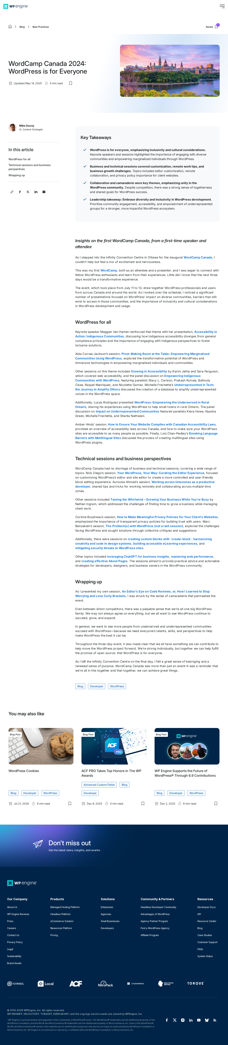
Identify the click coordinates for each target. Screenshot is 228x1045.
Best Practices (41, 26)
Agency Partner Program (154, 921)
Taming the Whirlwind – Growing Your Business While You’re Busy (159, 499)
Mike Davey (26, 125)
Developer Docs (206, 907)
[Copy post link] (12, 192)
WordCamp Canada (198, 257)
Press (10, 921)
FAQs (200, 949)
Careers (11, 928)
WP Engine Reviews (18, 914)
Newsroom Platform (61, 928)
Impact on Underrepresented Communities (127, 411)
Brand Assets (14, 963)
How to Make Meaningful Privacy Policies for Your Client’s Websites (167, 517)
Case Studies (204, 935)
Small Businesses (110, 921)
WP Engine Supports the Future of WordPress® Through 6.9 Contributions (185, 773)
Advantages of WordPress (155, 914)
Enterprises (107, 907)
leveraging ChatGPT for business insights (138, 556)
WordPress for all (19, 159)
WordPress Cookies (24, 771)
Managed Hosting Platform (65, 907)
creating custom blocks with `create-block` (160, 539)
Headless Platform (60, 914)
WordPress (117, 686)
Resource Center (206, 921)
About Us (12, 907)
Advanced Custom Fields (99, 784)
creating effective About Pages (104, 561)
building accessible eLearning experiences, (165, 543)
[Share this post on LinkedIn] (36, 192)
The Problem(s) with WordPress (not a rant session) (144, 526)
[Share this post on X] (28, 192)
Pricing (54, 935)
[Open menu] (222, 6)
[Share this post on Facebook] (20, 192)
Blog (22, 26)
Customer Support (207, 942)
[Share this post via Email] (44, 192)
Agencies (106, 914)
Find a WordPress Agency (155, 928)
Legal (10, 949)
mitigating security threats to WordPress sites (109, 548)
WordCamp (108, 270)
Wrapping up (17, 175)
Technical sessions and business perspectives (30, 167)
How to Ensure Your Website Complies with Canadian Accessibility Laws (161, 424)
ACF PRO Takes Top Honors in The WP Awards (111, 773)
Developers (107, 928)
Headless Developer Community (158, 907)
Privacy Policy (15, 942)
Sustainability (14, 956)
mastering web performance (192, 556)
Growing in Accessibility (149, 371)
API (199, 914)
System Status (205, 956)
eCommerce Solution (61, 921)
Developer (96, 686)
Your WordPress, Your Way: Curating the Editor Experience (160, 473)
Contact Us (13, 935)
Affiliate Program (150, 935)
